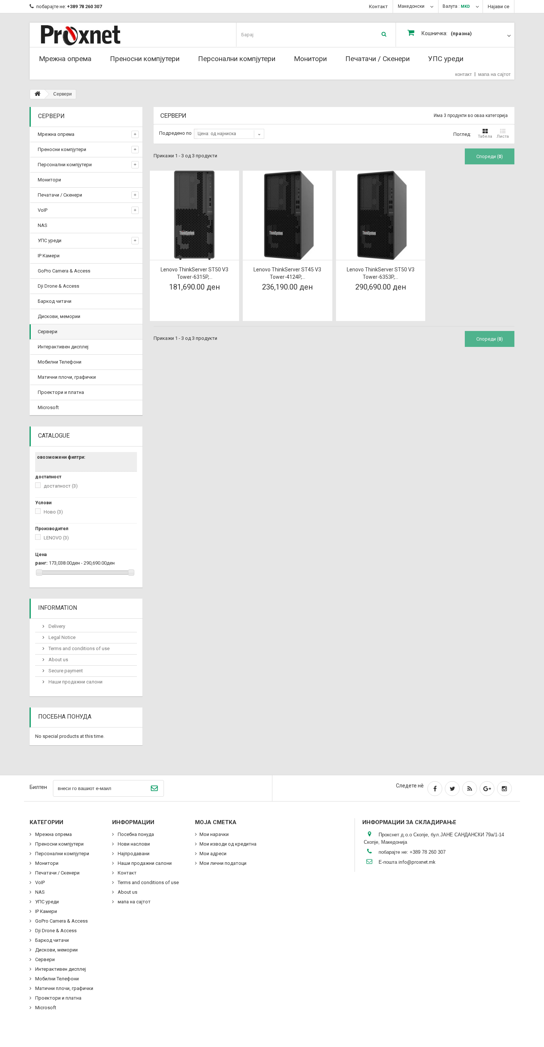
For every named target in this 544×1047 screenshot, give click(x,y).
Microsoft (48, 407)
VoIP (42, 210)
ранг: (41, 563)
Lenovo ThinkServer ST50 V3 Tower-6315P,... (194, 273)
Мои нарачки (214, 834)
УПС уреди (445, 58)
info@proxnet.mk (417, 862)
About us (57, 659)
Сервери (47, 331)
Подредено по (175, 133)
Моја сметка (215, 822)
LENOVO (56, 538)
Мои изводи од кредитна (227, 844)
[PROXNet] (95, 35)
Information (57, 607)
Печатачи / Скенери (377, 58)
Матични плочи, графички (67, 377)
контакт (463, 74)
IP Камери (49, 255)
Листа (503, 136)
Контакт (378, 6)
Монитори (310, 58)
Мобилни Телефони (59, 362)
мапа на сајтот (494, 74)
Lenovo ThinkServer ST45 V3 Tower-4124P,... (287, 273)
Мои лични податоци (222, 863)
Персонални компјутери (236, 58)
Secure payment (65, 670)
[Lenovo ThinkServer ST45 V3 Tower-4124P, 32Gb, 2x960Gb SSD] (287, 215)
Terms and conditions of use (78, 648)
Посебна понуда (64, 716)
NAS (42, 225)
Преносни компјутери (144, 58)
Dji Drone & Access (58, 286)
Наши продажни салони (75, 682)
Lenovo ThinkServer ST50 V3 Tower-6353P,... (380, 273)
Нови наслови (133, 844)
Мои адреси (212, 853)
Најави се (498, 6)
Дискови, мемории (59, 316)
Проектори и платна (61, 392)
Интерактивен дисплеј (63, 346)
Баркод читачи (54, 301)
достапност (61, 486)
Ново (53, 512)
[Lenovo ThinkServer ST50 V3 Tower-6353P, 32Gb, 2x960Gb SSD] (380, 215)
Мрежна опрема (65, 58)
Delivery (56, 626)
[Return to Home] (37, 94)
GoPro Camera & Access (64, 271)
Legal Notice (61, 637)
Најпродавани (133, 853)
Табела (485, 136)
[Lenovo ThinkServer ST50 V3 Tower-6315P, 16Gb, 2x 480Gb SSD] (194, 215)
